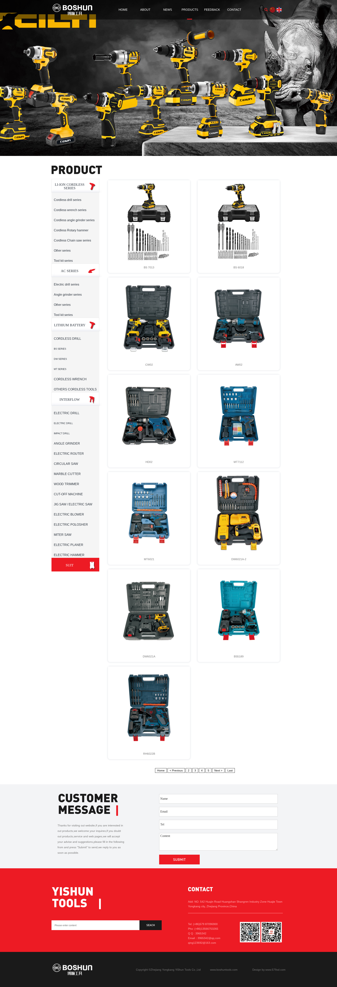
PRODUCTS (190, 9)
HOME (123, 9)
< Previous (176, 770)
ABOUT (145, 9)
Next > (218, 770)
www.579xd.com (275, 969)
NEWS (167, 9)
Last (230, 770)
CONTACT (234, 9)
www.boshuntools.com (224, 969)
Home (161, 770)
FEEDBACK (212, 9)
